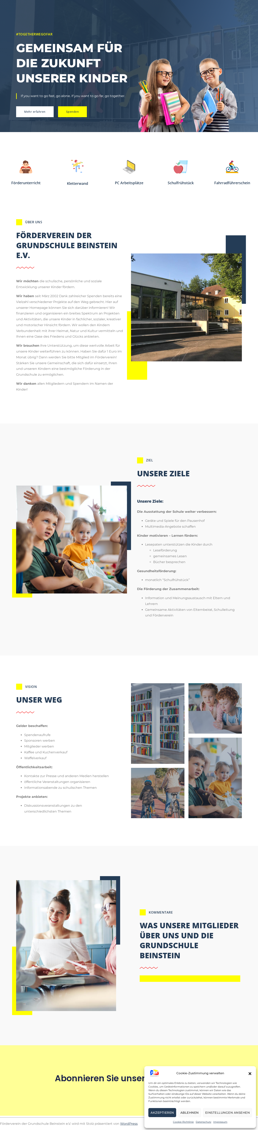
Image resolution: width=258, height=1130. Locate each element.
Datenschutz (203, 1121)
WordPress (129, 1124)
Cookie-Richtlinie (183, 1121)
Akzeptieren (162, 1112)
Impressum (220, 1121)
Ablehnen (189, 1112)
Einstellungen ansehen (227, 1112)
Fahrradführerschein (232, 182)
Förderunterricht (26, 182)
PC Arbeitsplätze (129, 182)
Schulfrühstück (181, 182)
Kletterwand (77, 183)
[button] (250, 1073)
